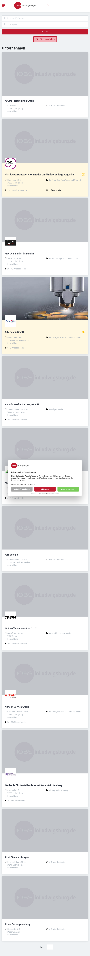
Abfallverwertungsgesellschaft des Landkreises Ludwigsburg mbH (39, 174)
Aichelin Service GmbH (17, 706)
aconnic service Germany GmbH (22, 404)
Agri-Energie (11, 554)
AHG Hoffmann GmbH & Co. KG (21, 628)
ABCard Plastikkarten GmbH (19, 100)
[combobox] (45, 18)
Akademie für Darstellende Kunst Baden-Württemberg (33, 785)
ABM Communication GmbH (19, 253)
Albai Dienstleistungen (17, 857)
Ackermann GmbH (14, 332)
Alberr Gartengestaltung (17, 924)
